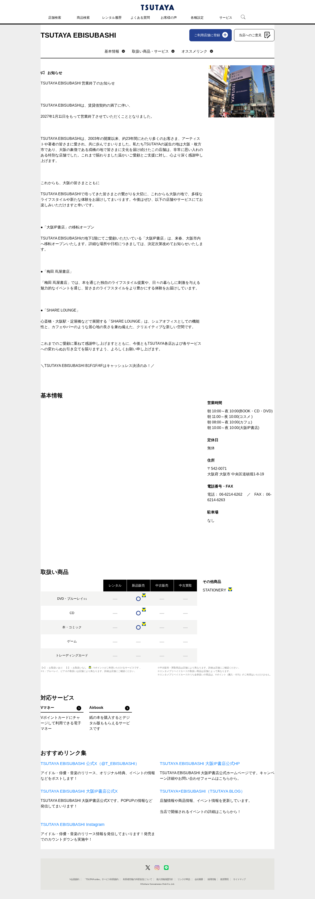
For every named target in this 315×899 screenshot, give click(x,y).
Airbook (96, 708)
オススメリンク (194, 51)
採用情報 (212, 879)
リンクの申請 (184, 879)
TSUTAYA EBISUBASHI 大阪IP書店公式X (79, 791)
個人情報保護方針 (164, 879)
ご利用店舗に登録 (207, 35)
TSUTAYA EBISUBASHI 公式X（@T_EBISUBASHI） (90, 763)
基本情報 (111, 51)
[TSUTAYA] (157, 7)
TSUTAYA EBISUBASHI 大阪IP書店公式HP (200, 763)
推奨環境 (224, 879)
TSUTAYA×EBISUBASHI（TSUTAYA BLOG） (202, 791)
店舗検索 (54, 17)
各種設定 (197, 17)
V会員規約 (74, 879)
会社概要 (199, 879)
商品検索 (83, 17)
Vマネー (47, 708)
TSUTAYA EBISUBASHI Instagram (72, 824)
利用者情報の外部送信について (137, 879)
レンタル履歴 (112, 17)
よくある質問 (140, 17)
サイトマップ (239, 879)
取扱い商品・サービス (150, 51)
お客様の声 (169, 17)
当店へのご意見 (250, 35)
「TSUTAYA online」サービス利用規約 (101, 879)
